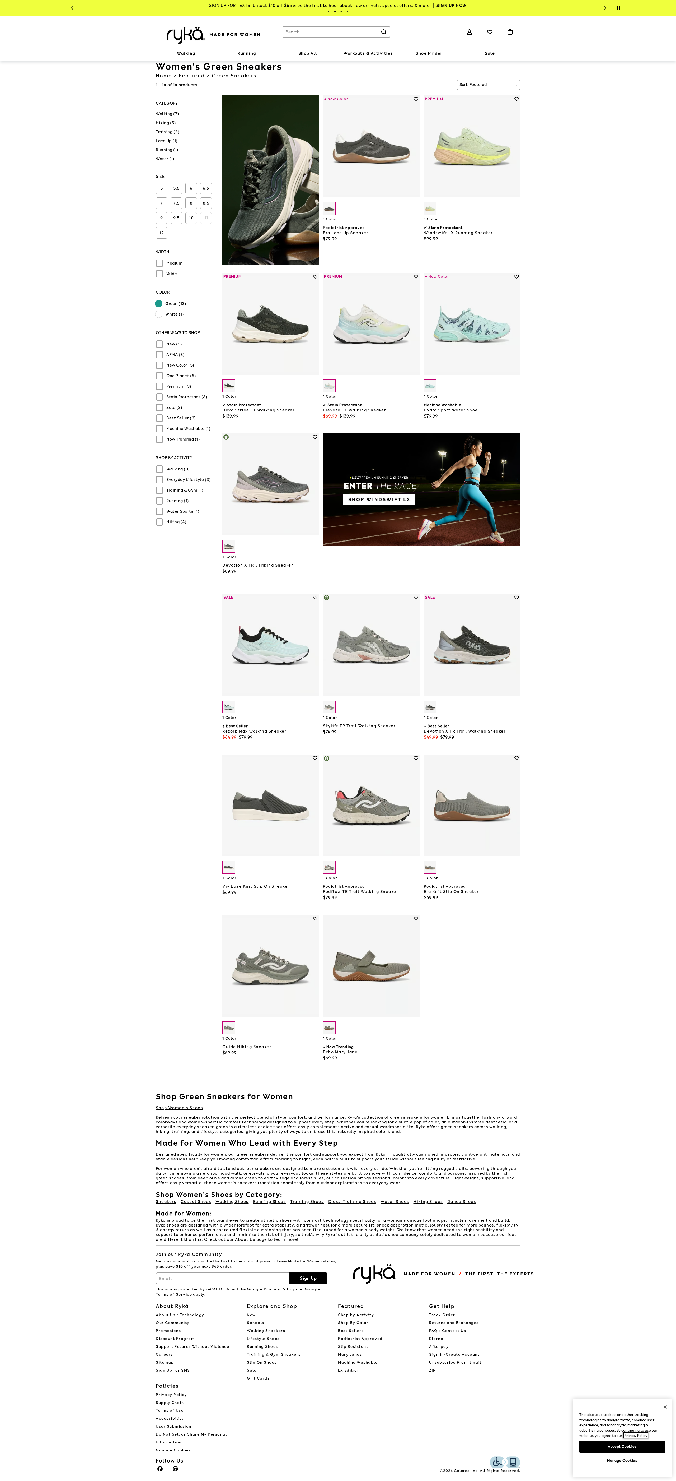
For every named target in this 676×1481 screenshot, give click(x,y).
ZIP (432, 1370)
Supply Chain (170, 1402)
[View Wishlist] (490, 32)
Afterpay (439, 1346)
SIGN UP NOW (451, 5)
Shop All (307, 53)
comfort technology (326, 1220)
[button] (198, 53)
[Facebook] (160, 1471)
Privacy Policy (171, 1394)
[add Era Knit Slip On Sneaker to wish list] (516, 758)
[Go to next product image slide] (416, 141)
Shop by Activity (356, 1315)
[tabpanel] (338, 5)
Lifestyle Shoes (263, 1338)
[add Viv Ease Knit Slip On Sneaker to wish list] (315, 758)
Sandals (255, 1323)
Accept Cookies (622, 1446)
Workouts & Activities (368, 53)
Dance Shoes (461, 1201)
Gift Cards (258, 1378)
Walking (186, 53)
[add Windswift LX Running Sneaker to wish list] (516, 99)
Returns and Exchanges (454, 1323)
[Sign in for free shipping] (469, 32)
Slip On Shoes (262, 1362)
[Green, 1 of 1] (329, 208)
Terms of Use (170, 1410)
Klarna (436, 1338)
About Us (245, 1239)
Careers (164, 1354)
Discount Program (175, 1338)
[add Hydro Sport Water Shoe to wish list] (516, 276)
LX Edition (349, 1370)
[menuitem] (186, 54)
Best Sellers (351, 1331)
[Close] (665, 1407)
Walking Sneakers (266, 1331)
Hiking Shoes (428, 1201)
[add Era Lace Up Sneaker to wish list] (416, 99)
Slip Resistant (353, 1346)
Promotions (168, 1331)
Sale (490, 53)
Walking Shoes (232, 1201)
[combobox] (336, 32)
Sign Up (308, 1278)
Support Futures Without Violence (192, 1346)
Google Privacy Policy (271, 1289)
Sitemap (165, 1362)
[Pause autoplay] (618, 8)
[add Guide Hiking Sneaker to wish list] (315, 918)
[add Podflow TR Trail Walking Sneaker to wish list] (416, 758)
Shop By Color (353, 1323)
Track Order (442, 1315)
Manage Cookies (173, 1450)
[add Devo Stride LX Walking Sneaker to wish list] (315, 276)
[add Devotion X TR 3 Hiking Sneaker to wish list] (315, 437)
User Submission (173, 1426)
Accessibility (170, 1418)
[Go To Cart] (510, 32)
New (251, 1315)
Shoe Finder (429, 53)
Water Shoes (395, 1201)
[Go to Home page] (214, 34)
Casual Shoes (196, 1201)
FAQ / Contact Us (447, 1331)
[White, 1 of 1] (329, 385)
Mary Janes (350, 1354)
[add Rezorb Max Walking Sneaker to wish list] (315, 597)
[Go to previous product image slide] (326, 141)
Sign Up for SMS (173, 1370)
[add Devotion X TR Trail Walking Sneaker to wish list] (516, 597)
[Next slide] (604, 8)
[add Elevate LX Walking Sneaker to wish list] (416, 276)
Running (247, 53)
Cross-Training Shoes (352, 1201)
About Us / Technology (180, 1315)
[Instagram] (175, 1471)
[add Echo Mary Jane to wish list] (416, 918)
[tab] (329, 11)
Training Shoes (307, 1201)
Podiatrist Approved (360, 1338)
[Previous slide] (72, 8)
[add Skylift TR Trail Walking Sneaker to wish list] (416, 597)
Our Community (173, 1323)
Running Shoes (269, 1201)
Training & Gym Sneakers (274, 1354)
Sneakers (166, 1201)
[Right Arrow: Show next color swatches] (416, 209)
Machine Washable (358, 1362)
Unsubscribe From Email (455, 1362)
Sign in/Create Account (454, 1354)
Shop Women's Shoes (179, 1107)
